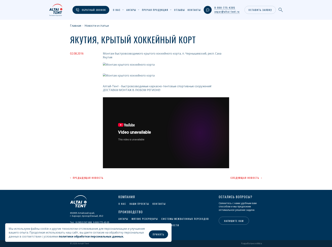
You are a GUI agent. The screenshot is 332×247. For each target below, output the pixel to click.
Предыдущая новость (88, 177)
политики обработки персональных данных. (91, 236)
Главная (75, 26)
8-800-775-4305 (224, 7)
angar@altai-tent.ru (226, 11)
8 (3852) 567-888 (84, 222)
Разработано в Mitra (251, 243)
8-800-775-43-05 (101, 222)
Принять (158, 234)
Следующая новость (244, 177)
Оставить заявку (260, 10)
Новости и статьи (97, 26)
